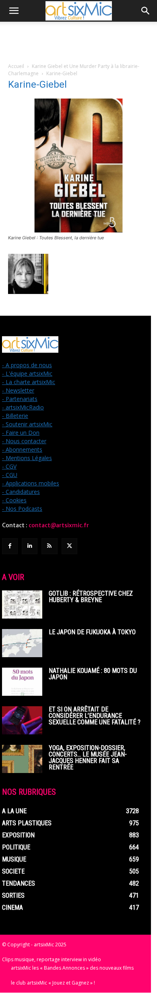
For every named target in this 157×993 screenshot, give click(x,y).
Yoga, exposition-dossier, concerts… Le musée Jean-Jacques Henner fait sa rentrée (88, 757)
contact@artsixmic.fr (59, 525)
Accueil (16, 66)
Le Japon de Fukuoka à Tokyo (92, 632)
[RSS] (49, 546)
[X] (69, 546)
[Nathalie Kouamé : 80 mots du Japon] (22, 682)
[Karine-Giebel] (78, 230)
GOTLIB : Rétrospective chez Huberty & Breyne (91, 597)
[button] (14, 11)
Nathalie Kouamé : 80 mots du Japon (93, 674)
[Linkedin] (29, 546)
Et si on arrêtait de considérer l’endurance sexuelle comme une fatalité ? (94, 715)
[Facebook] (10, 546)
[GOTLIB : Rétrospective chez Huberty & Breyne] (22, 604)
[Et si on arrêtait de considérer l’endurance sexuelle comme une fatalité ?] (22, 720)
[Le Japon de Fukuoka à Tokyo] (22, 643)
